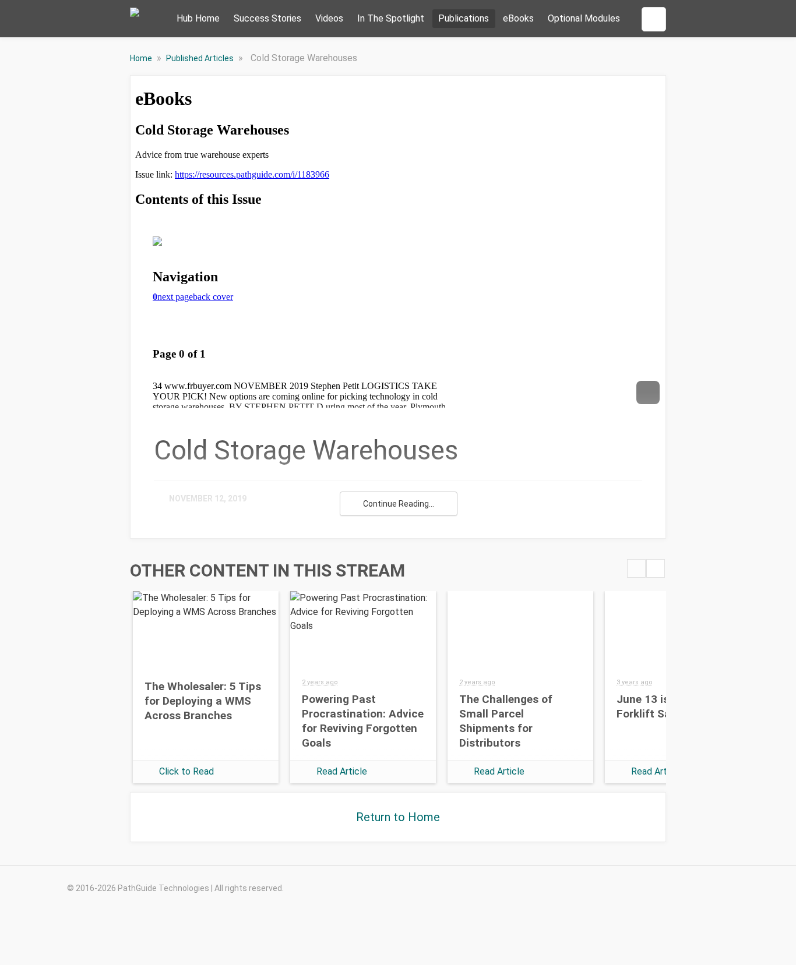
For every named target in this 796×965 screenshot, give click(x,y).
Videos (329, 18)
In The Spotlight (390, 18)
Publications (463, 18)
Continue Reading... (398, 503)
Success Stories (267, 18)
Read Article (341, 771)
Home (142, 58)
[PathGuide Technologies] (134, 19)
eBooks (518, 18)
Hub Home (198, 18)
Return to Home (398, 817)
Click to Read (186, 771)
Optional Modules (584, 18)
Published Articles (200, 58)
